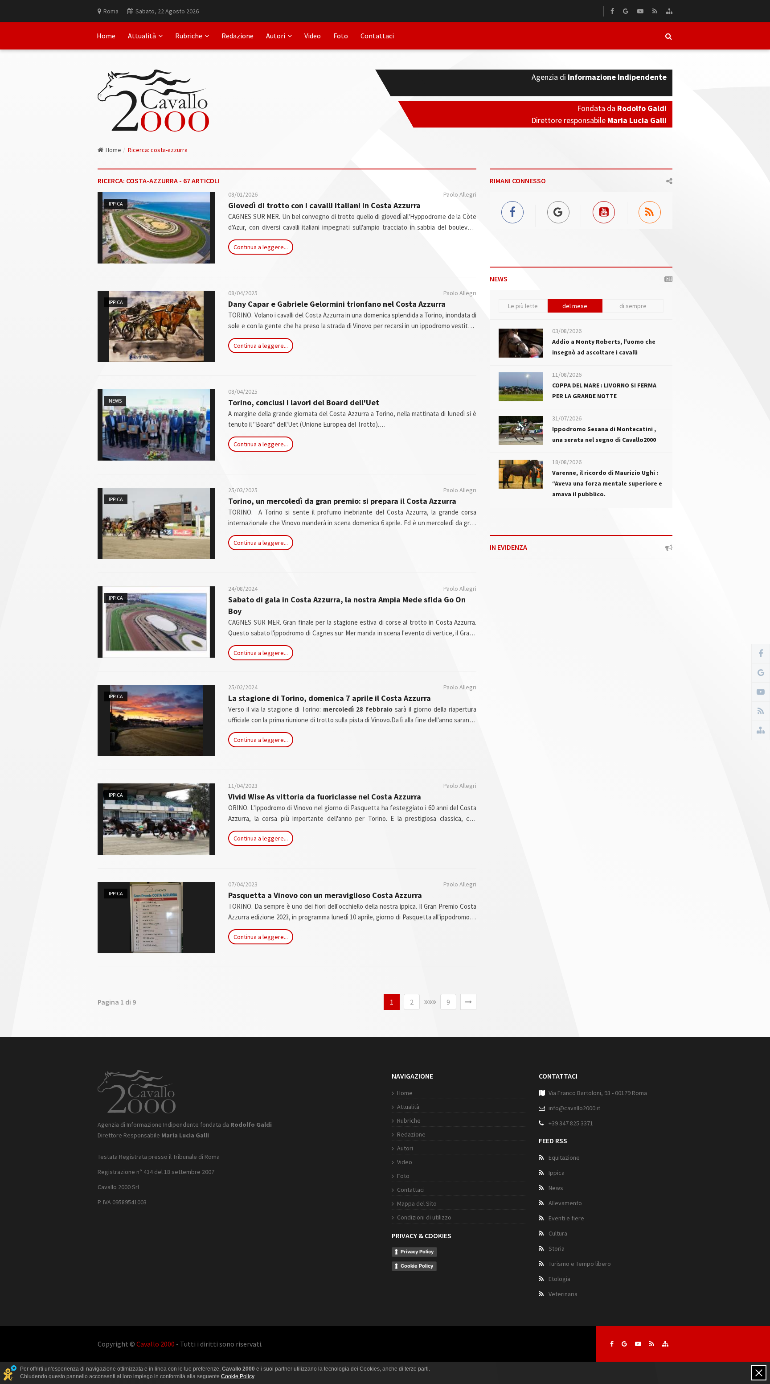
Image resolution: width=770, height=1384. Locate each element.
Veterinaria (563, 1294)
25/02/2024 (243, 687)
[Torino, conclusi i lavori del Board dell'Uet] (156, 425)
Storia (557, 1248)
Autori (275, 35)
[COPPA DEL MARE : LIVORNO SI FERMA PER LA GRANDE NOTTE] (521, 386)
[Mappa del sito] (669, 11)
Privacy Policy (417, 1251)
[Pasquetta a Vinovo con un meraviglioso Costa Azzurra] (156, 917)
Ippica (116, 203)
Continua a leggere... (260, 247)
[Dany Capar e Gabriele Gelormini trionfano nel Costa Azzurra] (156, 326)
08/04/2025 (243, 293)
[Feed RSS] (654, 11)
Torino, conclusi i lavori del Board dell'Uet (303, 402)
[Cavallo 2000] (153, 90)
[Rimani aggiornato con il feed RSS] (651, 1344)
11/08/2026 (567, 375)
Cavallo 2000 (155, 1343)
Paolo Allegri (459, 194)
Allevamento (565, 1203)
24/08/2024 (243, 589)
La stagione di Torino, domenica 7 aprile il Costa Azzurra (329, 698)
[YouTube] (640, 11)
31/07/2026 (567, 418)
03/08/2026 (567, 331)
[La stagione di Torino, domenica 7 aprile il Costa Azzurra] (156, 720)
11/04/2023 (243, 786)
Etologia (559, 1279)
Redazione (237, 35)
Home (106, 35)
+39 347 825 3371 (571, 1123)
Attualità (142, 35)
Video (312, 35)
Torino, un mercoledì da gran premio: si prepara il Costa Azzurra (342, 501)
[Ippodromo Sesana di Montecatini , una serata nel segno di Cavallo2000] (521, 430)
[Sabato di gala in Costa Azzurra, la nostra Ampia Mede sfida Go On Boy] (156, 622)
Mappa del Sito (417, 1203)
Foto (340, 35)
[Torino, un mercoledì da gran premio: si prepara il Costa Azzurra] (156, 523)
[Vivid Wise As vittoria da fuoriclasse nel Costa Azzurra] (156, 819)
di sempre (633, 306)
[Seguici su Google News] (624, 1344)
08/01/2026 (243, 194)
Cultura (558, 1233)
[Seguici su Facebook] (612, 1344)
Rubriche (188, 35)
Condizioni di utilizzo (424, 1217)
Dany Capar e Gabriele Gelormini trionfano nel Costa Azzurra (337, 304)
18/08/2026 (567, 462)
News (115, 400)
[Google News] (625, 11)
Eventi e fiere (566, 1218)
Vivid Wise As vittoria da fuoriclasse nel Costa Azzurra (324, 796)
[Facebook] (612, 11)
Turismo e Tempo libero (580, 1264)
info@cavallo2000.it (574, 1108)
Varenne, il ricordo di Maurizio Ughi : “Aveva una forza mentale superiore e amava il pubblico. (607, 483)
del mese (574, 306)
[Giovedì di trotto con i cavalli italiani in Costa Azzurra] (156, 228)
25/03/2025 (243, 490)
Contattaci (377, 35)
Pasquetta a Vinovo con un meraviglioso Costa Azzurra (325, 895)
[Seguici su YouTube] (638, 1344)
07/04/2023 (243, 884)
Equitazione (564, 1157)
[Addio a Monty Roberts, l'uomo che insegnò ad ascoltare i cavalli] (521, 343)
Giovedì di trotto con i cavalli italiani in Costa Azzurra (324, 205)
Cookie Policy (417, 1266)
